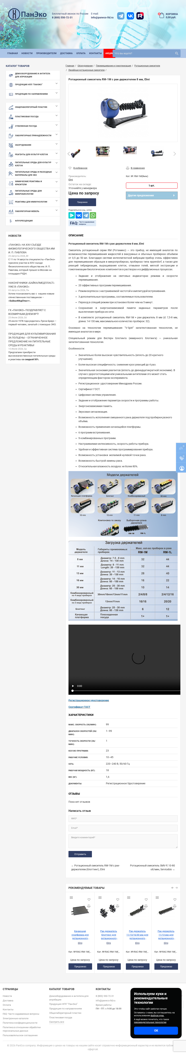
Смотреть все (56, 1021)
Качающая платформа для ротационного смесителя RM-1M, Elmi (80, 934)
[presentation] (69, 154)
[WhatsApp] (93, 215)
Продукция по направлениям (65, 1008)
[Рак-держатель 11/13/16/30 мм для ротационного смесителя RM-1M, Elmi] (137, 909)
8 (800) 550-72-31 (62, 17)
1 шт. (152, 185)
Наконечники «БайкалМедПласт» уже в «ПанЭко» (31, 284)
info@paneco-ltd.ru (102, 17)
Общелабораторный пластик (65, 1013)
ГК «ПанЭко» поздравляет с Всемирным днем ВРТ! (27, 312)
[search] (176, 53)
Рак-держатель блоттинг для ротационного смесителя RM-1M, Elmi (108, 934)
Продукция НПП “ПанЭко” (63, 1004)
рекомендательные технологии (150, 1022)
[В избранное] (77, 168)
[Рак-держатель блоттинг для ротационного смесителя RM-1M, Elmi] (108, 909)
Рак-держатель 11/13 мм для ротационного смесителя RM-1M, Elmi (166, 934)
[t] (120, 15)
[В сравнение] (135, 168)
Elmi (80, 943)
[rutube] (140, 15)
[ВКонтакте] (79, 215)
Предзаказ (82, 202)
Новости (14, 235)
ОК (156, 1030)
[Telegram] (86, 215)
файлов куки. (157, 1015)
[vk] (130, 15)
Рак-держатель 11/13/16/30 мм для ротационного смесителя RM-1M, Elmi (137, 934)
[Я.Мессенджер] (71, 215)
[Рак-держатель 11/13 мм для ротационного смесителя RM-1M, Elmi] (166, 909)
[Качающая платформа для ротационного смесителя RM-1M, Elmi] (80, 909)
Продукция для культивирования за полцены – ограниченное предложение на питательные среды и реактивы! (32, 339)
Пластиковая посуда (60, 1017)
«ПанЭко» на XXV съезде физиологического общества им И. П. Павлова (31, 248)
